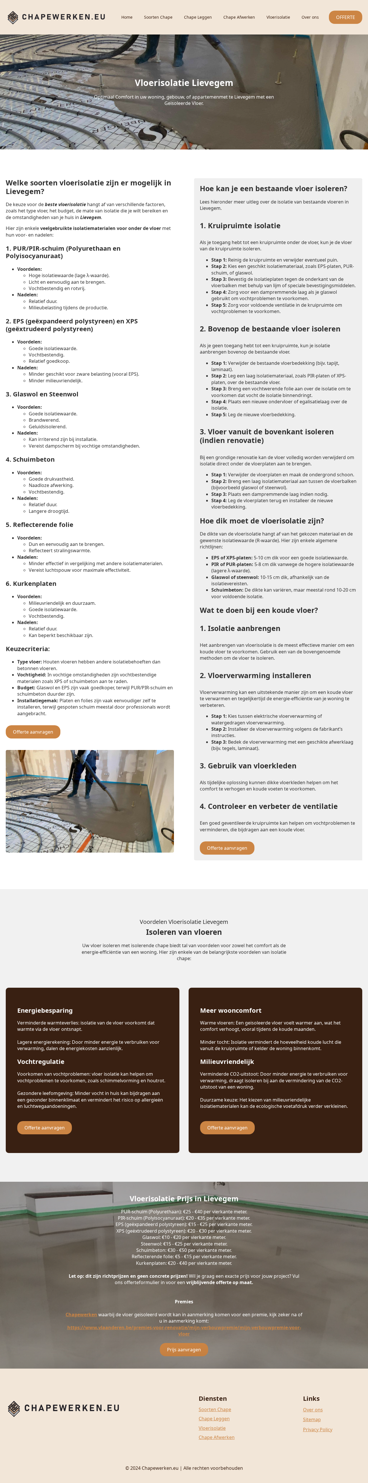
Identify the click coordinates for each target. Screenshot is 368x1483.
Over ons (310, 17)
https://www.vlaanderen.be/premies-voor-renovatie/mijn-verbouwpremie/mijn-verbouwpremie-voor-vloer (184, 1330)
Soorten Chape (158, 17)
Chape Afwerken (239, 17)
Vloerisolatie (278, 17)
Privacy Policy (317, 1429)
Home (127, 17)
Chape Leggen (198, 17)
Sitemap (312, 1419)
